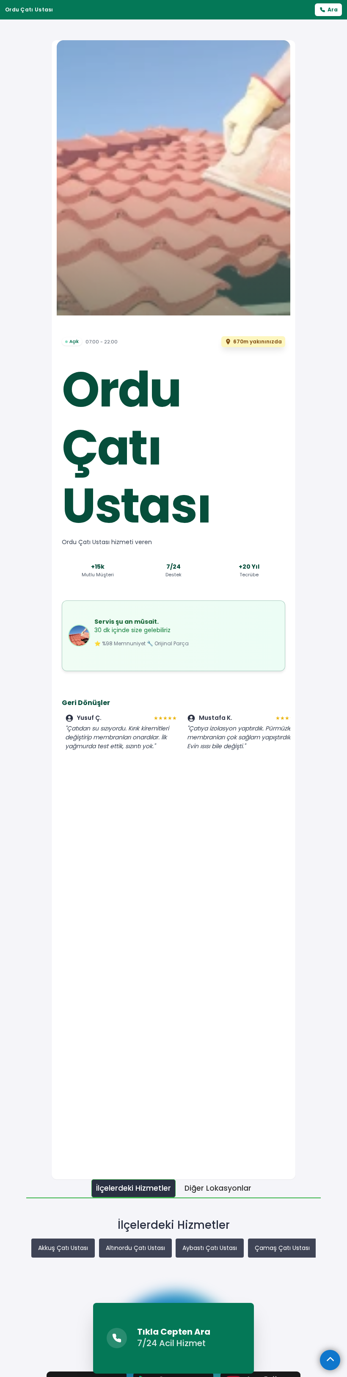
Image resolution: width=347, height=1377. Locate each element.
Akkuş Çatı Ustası (63, 1248)
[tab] (133, 1188)
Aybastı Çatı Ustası (209, 1248)
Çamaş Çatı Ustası (282, 1248)
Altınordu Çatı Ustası (135, 1248)
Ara (333, 9)
